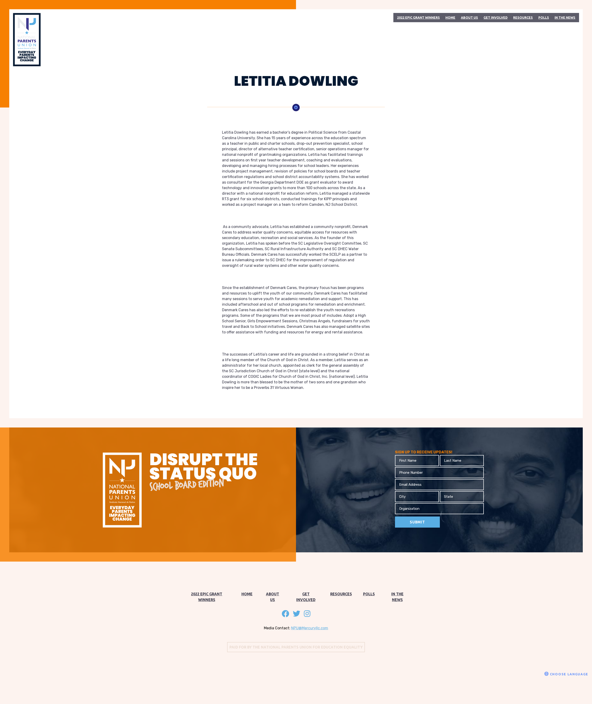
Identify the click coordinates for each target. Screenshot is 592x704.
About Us (469, 17)
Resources (523, 17)
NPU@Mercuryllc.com (309, 628)
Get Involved (496, 17)
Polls (543, 17)
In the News (565, 17)
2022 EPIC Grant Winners (418, 17)
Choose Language (568, 674)
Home (450, 17)
